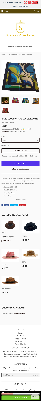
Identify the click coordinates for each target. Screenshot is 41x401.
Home (3, 54)
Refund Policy (20, 336)
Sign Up (35, 375)
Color (3, 136)
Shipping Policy (20, 338)
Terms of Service (20, 344)
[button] (20, 129)
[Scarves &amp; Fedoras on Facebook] (18, 384)
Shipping (4, 131)
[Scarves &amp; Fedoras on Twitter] (15, 384)
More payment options (20, 169)
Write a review (19, 313)
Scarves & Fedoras (15, 390)
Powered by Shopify (29, 390)
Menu (6, 11)
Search (20, 333)
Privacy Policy (20, 341)
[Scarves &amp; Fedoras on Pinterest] (22, 384)
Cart (38, 11)
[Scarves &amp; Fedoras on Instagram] (25, 384)
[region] (20, 4)
